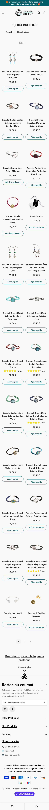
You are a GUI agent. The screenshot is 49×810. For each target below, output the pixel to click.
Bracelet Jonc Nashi (13, 613)
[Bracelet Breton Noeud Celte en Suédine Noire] (36, 499)
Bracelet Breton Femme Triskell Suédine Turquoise (36, 364)
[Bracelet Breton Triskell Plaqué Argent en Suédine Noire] (12, 547)
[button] (44, 13)
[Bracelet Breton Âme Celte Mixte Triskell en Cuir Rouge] (36, 154)
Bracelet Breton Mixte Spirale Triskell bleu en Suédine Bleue (36, 416)
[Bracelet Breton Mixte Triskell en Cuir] (36, 58)
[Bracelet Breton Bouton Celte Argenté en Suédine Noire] (12, 106)
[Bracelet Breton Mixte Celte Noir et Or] (12, 451)
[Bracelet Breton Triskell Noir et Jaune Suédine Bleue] (12, 499)
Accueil (9, 32)
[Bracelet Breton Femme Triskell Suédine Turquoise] (36, 347)
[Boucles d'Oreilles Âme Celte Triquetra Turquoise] (12, 58)
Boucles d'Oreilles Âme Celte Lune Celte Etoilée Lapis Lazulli (36, 267)
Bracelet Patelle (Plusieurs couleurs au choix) (13, 219)
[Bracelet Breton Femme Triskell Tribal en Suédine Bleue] (36, 451)
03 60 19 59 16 (12, 746)
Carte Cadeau (36, 216)
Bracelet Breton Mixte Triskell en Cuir (36, 73)
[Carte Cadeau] (36, 202)
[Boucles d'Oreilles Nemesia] (36, 599)
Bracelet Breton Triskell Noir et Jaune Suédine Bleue (12, 516)
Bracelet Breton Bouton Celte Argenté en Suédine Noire (12, 122)
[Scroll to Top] (44, 796)
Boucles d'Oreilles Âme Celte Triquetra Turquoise (12, 74)
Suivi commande (12, 754)
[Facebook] (12, 709)
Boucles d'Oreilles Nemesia (36, 615)
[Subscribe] (44, 703)
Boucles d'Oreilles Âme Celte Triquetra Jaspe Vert (12, 267)
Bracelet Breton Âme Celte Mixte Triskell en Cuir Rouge (36, 171)
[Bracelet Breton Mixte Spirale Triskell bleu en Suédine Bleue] (36, 399)
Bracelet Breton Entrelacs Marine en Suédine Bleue (36, 122)
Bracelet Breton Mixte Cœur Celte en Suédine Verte (12, 416)
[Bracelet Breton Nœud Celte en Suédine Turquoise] (12, 299)
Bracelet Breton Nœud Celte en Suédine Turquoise (13, 315)
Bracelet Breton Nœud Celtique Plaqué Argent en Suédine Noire (36, 564)
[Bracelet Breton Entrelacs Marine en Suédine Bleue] (36, 106)
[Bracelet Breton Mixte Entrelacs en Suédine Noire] (36, 299)
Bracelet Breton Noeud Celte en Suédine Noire (36, 515)
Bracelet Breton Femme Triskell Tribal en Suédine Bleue (36, 467)
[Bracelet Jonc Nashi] (12, 599)
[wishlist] (12, 806)
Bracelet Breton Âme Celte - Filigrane (12, 170)
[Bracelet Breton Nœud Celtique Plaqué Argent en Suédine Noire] (36, 547)
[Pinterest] (5, 709)
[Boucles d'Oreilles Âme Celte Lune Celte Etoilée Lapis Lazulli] (36, 251)
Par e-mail (9, 750)
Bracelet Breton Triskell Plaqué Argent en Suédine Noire (12, 564)
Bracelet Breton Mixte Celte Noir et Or (13, 466)
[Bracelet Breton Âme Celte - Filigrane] (12, 154)
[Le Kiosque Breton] (24, 12)
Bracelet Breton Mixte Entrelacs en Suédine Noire (36, 315)
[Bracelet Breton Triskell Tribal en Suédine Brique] (12, 347)
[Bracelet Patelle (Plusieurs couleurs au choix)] (12, 202)
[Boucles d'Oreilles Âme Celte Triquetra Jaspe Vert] (12, 251)
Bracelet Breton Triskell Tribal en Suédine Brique (12, 364)
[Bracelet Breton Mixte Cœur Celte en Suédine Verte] (12, 399)
